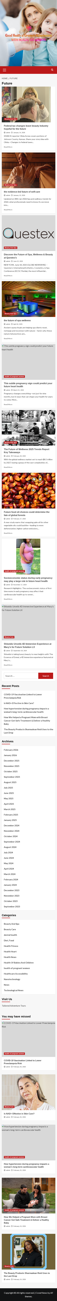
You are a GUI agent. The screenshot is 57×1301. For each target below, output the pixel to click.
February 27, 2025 (19, 519)
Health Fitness (11, 946)
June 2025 (9, 793)
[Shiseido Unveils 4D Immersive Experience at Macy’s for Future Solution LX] (28, 622)
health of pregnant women (14, 376)
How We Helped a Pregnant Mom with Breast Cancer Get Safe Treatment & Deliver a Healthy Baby (27, 720)
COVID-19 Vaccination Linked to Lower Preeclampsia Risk (23, 696)
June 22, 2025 (18, 261)
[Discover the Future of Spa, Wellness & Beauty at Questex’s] (28, 233)
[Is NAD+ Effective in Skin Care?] (28, 1092)
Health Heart (10, 951)
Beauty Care (9, 637)
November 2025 (11, 766)
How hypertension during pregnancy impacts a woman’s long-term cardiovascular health (26, 710)
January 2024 (10, 885)
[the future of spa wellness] (28, 299)
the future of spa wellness (17, 320)
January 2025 (10, 820)
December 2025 (11, 760)
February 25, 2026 (19, 1170)
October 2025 (11, 771)
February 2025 (11, 814)
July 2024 (8, 852)
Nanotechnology (12, 979)
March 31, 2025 (18, 390)
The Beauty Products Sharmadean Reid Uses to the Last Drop (28, 731)
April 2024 (9, 868)
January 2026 (10, 755)
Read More (8, 147)
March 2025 (9, 809)
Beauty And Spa (10, 119)
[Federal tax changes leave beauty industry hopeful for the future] (28, 104)
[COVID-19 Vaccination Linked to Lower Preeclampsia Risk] (28, 1039)
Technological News (13, 990)
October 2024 (11, 836)
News (6, 985)
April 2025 (9, 804)
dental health (10, 935)
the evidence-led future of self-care (22, 192)
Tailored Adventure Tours (14, 1005)
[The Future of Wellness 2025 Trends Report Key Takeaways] (28, 428)
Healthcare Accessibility (16, 973)
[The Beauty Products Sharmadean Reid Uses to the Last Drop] (28, 1252)
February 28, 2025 (19, 456)
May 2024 (8, 863)
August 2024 (10, 847)
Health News (10, 957)
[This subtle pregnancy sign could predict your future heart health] (28, 362)
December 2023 (11, 890)
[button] (4, 69)
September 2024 (12, 841)
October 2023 (11, 901)
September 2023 (12, 906)
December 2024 (11, 825)
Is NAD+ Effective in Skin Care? (19, 703)
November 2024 (11, 831)
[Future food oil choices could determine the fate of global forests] (28, 491)
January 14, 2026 (19, 132)
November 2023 (11, 895)
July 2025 (8, 787)
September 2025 (12, 777)
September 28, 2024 (20, 650)
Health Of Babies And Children (19, 962)
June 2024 (9, 858)
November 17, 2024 (20, 585)
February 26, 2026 (19, 1067)
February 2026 (11, 750)
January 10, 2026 (19, 195)
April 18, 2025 (17, 324)
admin (8, 132)
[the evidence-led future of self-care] (28, 170)
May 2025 (8, 798)
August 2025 (10, 782)
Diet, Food (8, 505)
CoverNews (41, 1292)
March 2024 (9, 874)
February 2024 (11, 879)
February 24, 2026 (19, 1226)
